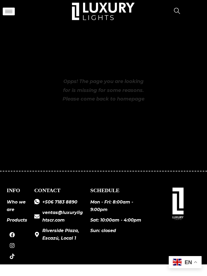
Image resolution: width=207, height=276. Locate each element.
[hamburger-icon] (9, 11)
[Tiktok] (12, 256)
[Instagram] (12, 245)
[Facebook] (12, 234)
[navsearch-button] (175, 11)
